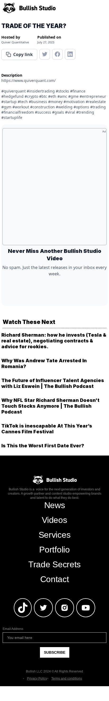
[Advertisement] (54, 188)
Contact (54, 579)
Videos (54, 520)
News (54, 505)
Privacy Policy (37, 678)
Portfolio (54, 549)
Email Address (13, 629)
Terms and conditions (66, 678)
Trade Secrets (54, 564)
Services (54, 535)
